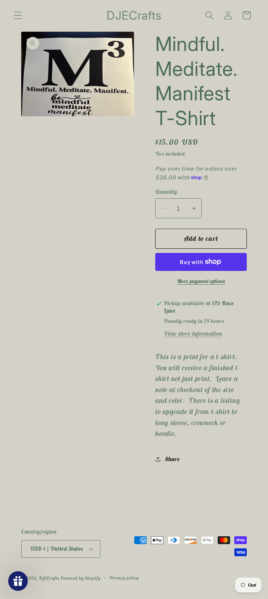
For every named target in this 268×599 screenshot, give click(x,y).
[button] (17, 15)
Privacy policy (124, 578)
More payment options (201, 281)
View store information (193, 333)
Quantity (166, 191)
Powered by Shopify (80, 578)
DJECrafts (49, 578)
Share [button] (172, 459)
